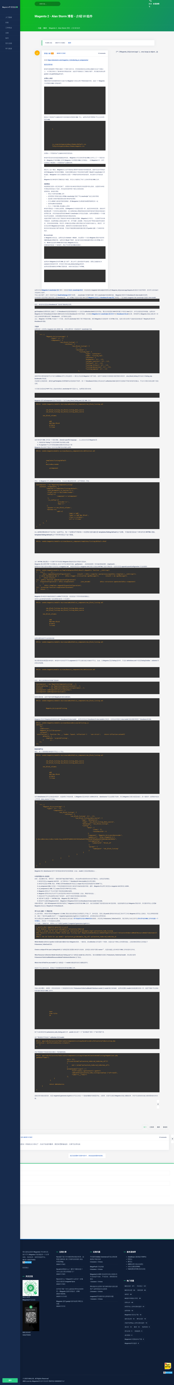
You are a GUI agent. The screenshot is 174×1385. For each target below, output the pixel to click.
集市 (7, 38)
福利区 (128, 1294)
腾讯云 (130, 1262)
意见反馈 (128, 1331)
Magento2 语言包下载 (133, 1314)
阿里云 (130, 1259)
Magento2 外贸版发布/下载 (134, 1339)
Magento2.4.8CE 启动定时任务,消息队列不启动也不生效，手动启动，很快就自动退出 (103, 1276)
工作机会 (8, 28)
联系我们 (26, 1268)
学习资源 (8, 49)
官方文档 (8, 43)
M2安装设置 (130, 1290)
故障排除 (129, 1310)
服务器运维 (129, 1319)
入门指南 (8, 17)
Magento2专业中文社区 (40, 1381)
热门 (145, 1127)
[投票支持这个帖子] (158, 1101)
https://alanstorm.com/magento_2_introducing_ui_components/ (68, 60)
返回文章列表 (48, 64)
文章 (7, 33)
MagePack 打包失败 (97, 1267)
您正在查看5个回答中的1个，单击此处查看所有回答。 (87, 1156)
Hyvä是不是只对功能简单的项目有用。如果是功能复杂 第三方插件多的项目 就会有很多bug (70, 1259)
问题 (39, 28)
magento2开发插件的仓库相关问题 (101, 1296)
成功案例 (128, 1335)
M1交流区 (141, 1319)
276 (52, 53)
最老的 (165, 1127)
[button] (145, 4)
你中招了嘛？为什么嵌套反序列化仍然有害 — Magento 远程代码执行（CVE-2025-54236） (69, 1291)
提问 (10, 1380)
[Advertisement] (60, 1224)
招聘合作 (129, 1302)
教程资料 (141, 1290)
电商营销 (146, 1327)
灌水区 (128, 1327)
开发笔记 (141, 1286)
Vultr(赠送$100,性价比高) (136, 1269)
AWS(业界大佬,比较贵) (135, 1264)
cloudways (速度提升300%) (137, 1257)
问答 (7, 23)
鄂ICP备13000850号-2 (56, 1381)
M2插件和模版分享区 (133, 1298)
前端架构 (138, 1331)
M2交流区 (129, 1286)
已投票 (152, 1127)
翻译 (45, 28)
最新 (158, 1127)
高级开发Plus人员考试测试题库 (136, 1323)
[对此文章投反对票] (158, 1107)
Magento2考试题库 (132, 1343)
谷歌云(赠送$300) (134, 1266)
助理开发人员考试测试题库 (134, 1306)
